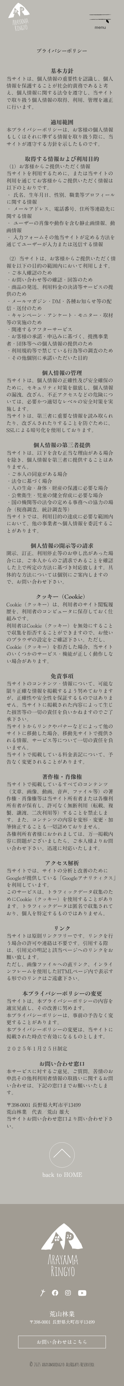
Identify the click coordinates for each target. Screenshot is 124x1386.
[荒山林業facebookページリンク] (55, 1293)
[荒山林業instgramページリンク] (68, 1293)
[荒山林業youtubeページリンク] (82, 1293)
